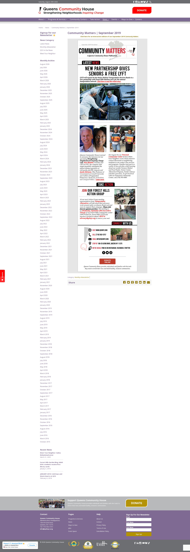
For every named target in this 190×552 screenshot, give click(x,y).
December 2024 (46, 129)
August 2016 (44, 429)
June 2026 (43, 71)
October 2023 (45, 175)
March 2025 (44, 119)
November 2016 (46, 419)
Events (115, 19)
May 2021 (43, 269)
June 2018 (43, 364)
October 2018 (45, 351)
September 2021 (46, 256)
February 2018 (45, 377)
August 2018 (44, 357)
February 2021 (45, 279)
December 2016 (46, 416)
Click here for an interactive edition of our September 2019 (109, 36)
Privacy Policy (101, 525)
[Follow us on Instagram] (140, 543)
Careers (138, 19)
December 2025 (46, 90)
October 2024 (45, 136)
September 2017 (46, 393)
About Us (99, 519)
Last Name (129, 527)
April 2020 (44, 295)
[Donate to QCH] (141, 10)
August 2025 (44, 103)
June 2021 (43, 266)
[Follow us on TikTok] (147, 2)
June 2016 (43, 435)
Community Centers (78, 19)
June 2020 (43, 292)
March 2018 (44, 373)
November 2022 (46, 211)
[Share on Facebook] (124, 282)
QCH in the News (46, 50)
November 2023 (46, 172)
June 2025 (43, 110)
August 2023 (44, 181)
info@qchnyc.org (46, 529)
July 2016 (43, 432)
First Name (129, 522)
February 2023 (45, 201)
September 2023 (46, 178)
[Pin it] (136, 282)
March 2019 (44, 334)
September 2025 (46, 100)
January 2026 (45, 87)
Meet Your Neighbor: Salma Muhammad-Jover (50, 454)
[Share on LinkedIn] (144, 282)
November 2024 (46, 132)
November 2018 (46, 347)
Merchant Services (115, 548)
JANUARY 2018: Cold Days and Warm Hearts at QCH (51, 475)
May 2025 (43, 113)
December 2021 (46, 246)
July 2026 (43, 67)
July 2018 (43, 360)
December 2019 (46, 308)
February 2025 (45, 123)
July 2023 (43, 185)
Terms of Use (101, 528)
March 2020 (44, 299)
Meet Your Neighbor (48, 53)
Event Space (45, 23)
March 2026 (44, 80)
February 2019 (45, 338)
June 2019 (43, 324)
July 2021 (43, 263)
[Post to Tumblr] (132, 282)
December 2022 (46, 207)
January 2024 (45, 165)
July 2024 (43, 145)
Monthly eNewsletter (48, 47)
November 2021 (46, 250)
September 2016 (46, 425)
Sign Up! (139, 534)
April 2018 (44, 370)
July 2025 (43, 106)
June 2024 (43, 149)
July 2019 (43, 321)
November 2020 (46, 285)
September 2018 (46, 354)
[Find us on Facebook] (134, 2)
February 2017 (45, 409)
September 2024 (46, 139)
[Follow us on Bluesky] (144, 2)
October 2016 (45, 422)
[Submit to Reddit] (140, 282)
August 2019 (44, 318)
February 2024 (45, 162)
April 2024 (44, 155)
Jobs (69, 528)
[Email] (148, 282)
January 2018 (45, 380)
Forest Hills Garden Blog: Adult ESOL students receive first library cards (51, 464)
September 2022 (46, 217)
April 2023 (44, 194)
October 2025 (45, 97)
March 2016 (44, 438)
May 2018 (43, 367)
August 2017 (44, 396)
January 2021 (45, 282)
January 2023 (45, 204)
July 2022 (43, 224)
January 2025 (45, 126)
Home (41, 28)
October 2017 (45, 390)
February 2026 (45, 84)
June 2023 (43, 188)
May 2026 (43, 74)
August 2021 (44, 259)
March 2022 (44, 237)
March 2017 (44, 406)
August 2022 (44, 220)
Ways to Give (127, 19)
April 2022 (44, 233)
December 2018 (46, 344)
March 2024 (44, 158)
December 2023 (46, 168)
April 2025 (44, 116)
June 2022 (43, 227)
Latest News (44, 44)
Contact (99, 522)
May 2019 (43, 328)
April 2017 (44, 403)
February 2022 (45, 240)
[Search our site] (150, 2)
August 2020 (44, 289)
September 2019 (46, 315)
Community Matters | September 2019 (65, 28)
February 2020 (45, 302)
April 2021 (44, 272)
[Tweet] (128, 282)
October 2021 (45, 253)
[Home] (41, 10)
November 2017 (46, 386)
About (41, 19)
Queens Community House (73, 11)
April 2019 (44, 331)
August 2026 (44, 64)
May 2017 (43, 399)
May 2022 (43, 230)
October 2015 (45, 442)
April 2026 (44, 77)
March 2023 (44, 198)
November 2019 (46, 311)
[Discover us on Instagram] (136, 2)
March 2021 (44, 276)
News (105, 19)
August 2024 (44, 142)
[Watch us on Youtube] (142, 2)
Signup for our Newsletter (48, 33)
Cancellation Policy (102, 531)
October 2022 (45, 214)
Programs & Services (57, 19)
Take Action (95, 19)
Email (128, 517)
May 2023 (43, 191)
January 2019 (45, 341)
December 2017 (46, 383)
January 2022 (45, 243)
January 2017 (45, 412)
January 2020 (45, 305)
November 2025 (46, 93)
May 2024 (43, 152)
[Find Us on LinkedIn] (139, 2)
